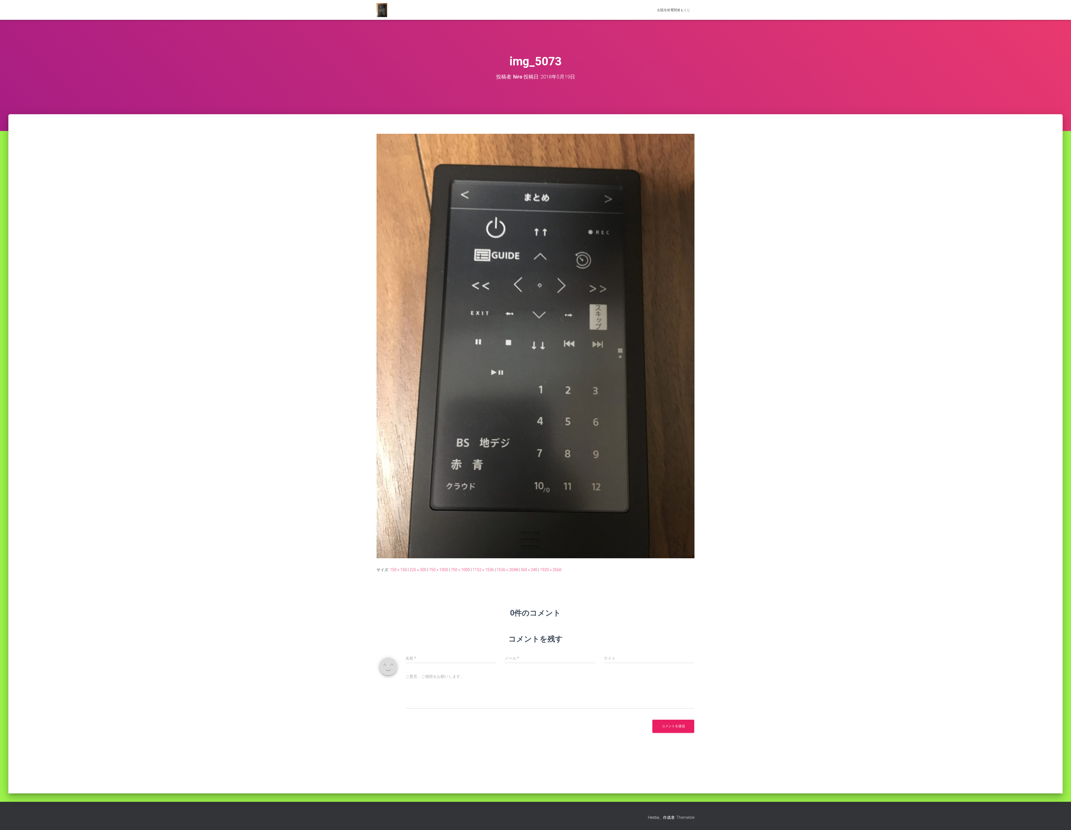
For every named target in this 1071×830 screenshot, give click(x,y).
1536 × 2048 (507, 569)
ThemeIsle (685, 817)
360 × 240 (528, 569)
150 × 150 (398, 569)
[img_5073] (535, 346)
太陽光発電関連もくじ (673, 10)
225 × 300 (417, 569)
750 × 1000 (438, 569)
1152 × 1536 (483, 569)
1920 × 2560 (550, 569)
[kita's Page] (381, 10)
